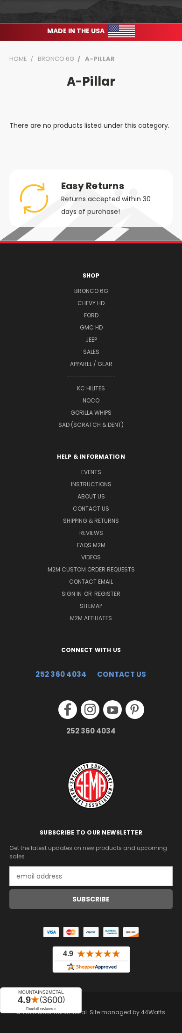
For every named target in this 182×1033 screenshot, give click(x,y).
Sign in (72, 594)
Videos (91, 557)
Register (107, 594)
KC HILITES (91, 388)
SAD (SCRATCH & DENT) (91, 425)
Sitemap (91, 606)
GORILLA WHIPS (91, 413)
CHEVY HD (91, 303)
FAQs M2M (91, 545)
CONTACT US (122, 674)
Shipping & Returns (91, 521)
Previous (14, 1023)
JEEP (91, 340)
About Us (91, 496)
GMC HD (91, 327)
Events (91, 472)
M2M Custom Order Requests (91, 569)
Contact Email (91, 582)
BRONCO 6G (91, 291)
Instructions (91, 484)
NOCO (91, 400)
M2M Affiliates (91, 618)
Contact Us (91, 509)
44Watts (153, 1012)
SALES (91, 352)
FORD (91, 315)
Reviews (91, 533)
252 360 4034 (60, 674)
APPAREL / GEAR (91, 364)
